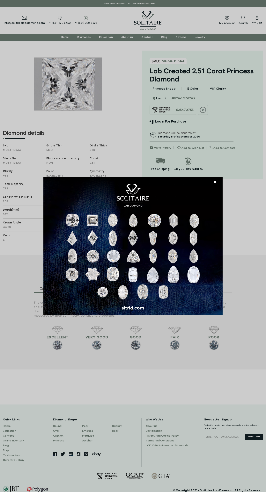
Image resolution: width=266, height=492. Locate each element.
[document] (133, 246)
